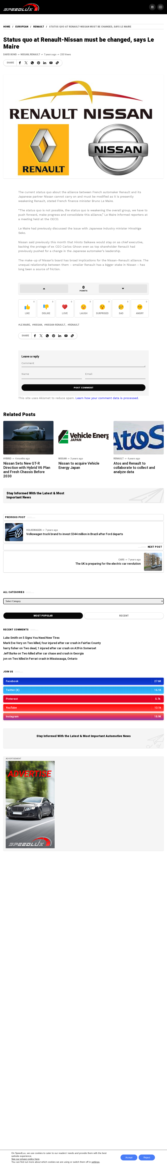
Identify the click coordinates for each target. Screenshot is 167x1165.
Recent (124, 615)
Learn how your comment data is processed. (107, 398)
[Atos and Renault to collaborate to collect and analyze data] (139, 437)
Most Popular (43, 615)
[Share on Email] (51, 63)
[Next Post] (153, 562)
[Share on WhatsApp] (32, 63)
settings (95, 1162)
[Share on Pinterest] (38, 63)
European (21, 26)
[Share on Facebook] (20, 63)
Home (6, 26)
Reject (147, 1157)
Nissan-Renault (55, 325)
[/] (152, 7)
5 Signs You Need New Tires (41, 638)
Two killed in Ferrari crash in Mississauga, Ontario (44, 659)
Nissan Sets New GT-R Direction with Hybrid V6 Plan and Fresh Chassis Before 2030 (26, 470)
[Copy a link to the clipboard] (57, 63)
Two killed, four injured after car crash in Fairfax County (64, 643)
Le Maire (25, 325)
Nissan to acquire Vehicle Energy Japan (78, 465)
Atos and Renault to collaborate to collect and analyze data (134, 468)
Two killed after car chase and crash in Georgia (53, 653)
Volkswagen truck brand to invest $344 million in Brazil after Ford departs (74, 534)
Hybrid (7, 458)
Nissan (25, 54)
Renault (38, 26)
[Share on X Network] (26, 63)
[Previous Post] (14, 532)
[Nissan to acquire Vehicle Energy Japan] (83, 437)
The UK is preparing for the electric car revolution (108, 564)
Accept (128, 1157)
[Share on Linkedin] (45, 63)
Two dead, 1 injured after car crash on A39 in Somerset (59, 648)
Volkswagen (34, 530)
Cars (121, 559)
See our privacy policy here (25, 1159)
